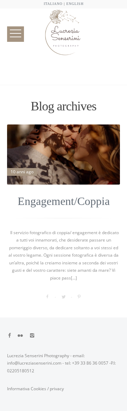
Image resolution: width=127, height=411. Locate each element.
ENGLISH (75, 4)
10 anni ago (22, 172)
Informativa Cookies (26, 389)
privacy (57, 389)
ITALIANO (53, 4)
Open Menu (15, 34)
